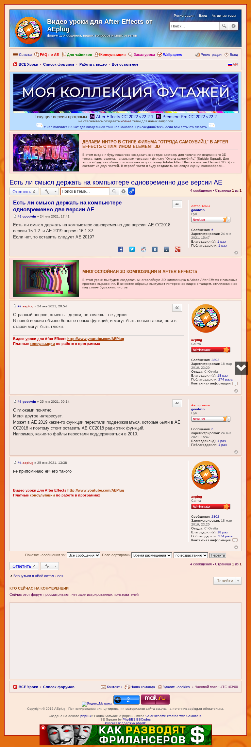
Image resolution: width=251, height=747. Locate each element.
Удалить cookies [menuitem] (176, 687)
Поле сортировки (116, 555)
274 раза (225, 379)
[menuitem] (111, 687)
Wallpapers (172, 55)
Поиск (224, 26)
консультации (42, 344)
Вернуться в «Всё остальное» (38, 576)
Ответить (21, 191)
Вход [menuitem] (234, 55)
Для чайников (79, 55)
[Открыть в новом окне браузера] (97, 703)
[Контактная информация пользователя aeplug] (235, 383)
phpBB (85, 716)
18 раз (222, 375)
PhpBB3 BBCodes (137, 719)
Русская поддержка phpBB (125, 723)
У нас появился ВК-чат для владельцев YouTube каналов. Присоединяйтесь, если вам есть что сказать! (126, 127)
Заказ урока (144, 55)
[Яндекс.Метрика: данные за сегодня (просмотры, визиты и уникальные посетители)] (97, 704)
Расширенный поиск (233, 26)
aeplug (196, 340)
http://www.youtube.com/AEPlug (95, 339)
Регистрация (184, 15)
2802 (215, 360)
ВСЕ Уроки (28, 687)
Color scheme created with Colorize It (173, 716)
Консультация (113, 55)
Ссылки (25, 55)
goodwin (198, 210)
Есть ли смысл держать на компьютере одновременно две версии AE (115, 182)
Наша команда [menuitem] (142, 687)
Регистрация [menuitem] (211, 55)
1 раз (221, 241)
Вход (203, 15)
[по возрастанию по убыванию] (191, 555)
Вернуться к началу (236, 252)
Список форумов (59, 687)
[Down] (241, 368)
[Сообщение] (15, 216)
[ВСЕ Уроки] (29, 29)
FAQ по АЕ (49, 55)
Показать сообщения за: (46, 555)
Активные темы (224, 15)
